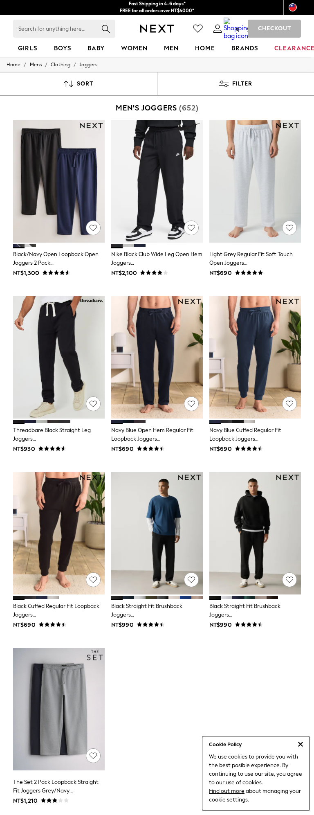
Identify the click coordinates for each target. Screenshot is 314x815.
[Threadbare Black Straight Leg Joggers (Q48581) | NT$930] (59, 357)
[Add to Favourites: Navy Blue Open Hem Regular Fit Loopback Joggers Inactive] (191, 404)
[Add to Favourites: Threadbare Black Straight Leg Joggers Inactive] (93, 404)
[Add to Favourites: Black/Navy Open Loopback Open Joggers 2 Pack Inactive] (93, 228)
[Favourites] (198, 29)
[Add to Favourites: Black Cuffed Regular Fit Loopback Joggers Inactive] (93, 580)
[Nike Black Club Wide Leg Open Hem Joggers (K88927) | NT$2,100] (157, 181)
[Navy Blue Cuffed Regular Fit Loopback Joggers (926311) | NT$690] (255, 357)
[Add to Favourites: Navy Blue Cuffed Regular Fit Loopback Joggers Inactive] (289, 404)
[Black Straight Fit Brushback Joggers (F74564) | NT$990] (255, 533)
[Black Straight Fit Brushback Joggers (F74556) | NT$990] (157, 533)
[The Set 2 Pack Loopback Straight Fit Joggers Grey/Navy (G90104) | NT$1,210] (59, 709)
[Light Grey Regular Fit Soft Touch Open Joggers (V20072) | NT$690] (255, 181)
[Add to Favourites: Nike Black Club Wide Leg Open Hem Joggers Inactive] (191, 228)
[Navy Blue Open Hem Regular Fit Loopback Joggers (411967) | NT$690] (157, 357)
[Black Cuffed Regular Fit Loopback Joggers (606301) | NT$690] (59, 533)
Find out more (226, 791)
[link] (218, 29)
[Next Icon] (157, 29)
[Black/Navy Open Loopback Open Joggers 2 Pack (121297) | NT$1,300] (59, 181)
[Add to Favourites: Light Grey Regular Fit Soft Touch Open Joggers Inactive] (289, 228)
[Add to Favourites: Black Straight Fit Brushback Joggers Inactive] (191, 580)
